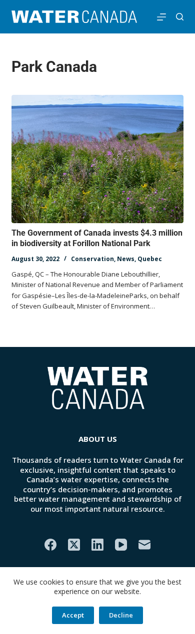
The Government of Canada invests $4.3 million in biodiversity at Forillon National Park (97, 238)
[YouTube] (121, 545)
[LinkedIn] (98, 545)
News (125, 259)
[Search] (180, 16)
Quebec (150, 259)
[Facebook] (50, 545)
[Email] (144, 545)
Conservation (92, 259)
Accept (73, 615)
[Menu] (161, 16)
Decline (121, 615)
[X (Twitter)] (74, 545)
